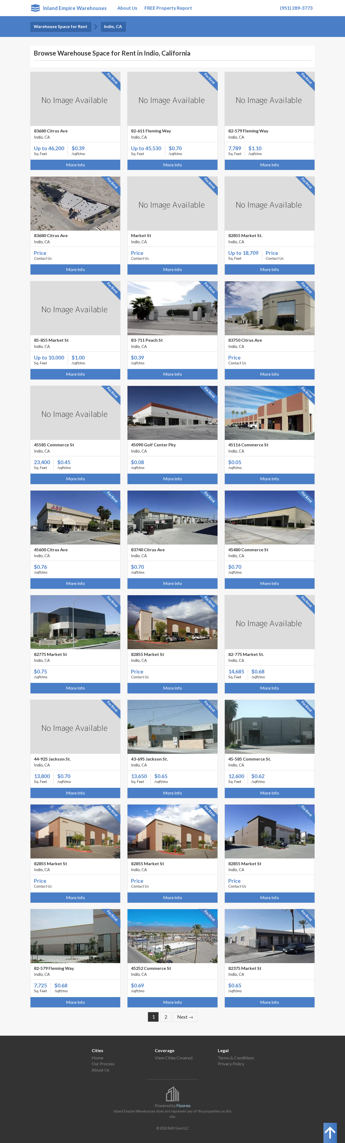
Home (97, 1057)
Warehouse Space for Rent (60, 26)
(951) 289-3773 (296, 8)
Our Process (103, 1063)
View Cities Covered (173, 1057)
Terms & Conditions (236, 1057)
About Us (127, 8)
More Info (75, 164)
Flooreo (184, 1105)
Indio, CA (113, 26)
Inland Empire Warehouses (73, 8)
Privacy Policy (231, 1063)
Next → (185, 1017)
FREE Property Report (168, 8)
